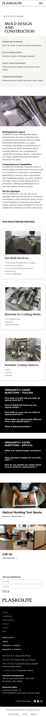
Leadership (7, 616)
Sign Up (5, 591)
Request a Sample (11, 649)
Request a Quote (11, 645)
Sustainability (8, 620)
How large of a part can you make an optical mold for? (22, 399)
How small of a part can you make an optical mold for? (22, 413)
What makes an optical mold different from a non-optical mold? (23, 420)
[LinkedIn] (35, 701)
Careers (5, 624)
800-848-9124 (8, 656)
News (5, 642)
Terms (25, 714)
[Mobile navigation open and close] (41, 3)
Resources (8, 638)
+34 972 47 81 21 (9, 670)
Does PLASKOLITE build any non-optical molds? (21, 406)
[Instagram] (42, 701)
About (5, 612)
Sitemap (34, 714)
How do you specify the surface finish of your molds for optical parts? (23, 466)
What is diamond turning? (17, 427)
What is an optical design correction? (23, 451)
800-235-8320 (8, 664)
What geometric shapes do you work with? (23, 459)
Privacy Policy (13, 714)
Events (5, 627)
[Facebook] (38, 701)
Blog (4, 631)
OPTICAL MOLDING (13, 16)
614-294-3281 (8, 660)
